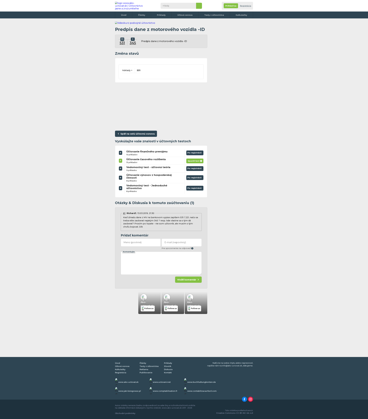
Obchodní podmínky (125, 413)
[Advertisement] (161, 106)
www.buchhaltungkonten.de (201, 382)
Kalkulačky (241, 15)
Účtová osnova (184, 15)
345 (133, 43)
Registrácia (245, 6)
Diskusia (168, 369)
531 (122, 43)
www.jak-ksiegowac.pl (129, 391)
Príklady (161, 15)
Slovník (167, 366)
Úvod (123, 15)
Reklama (144, 369)
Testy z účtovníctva (214, 15)
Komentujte (129, 252)
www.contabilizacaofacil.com (202, 391)
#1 (124, 213)
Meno (132, 242)
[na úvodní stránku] (130, 6)
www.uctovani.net (162, 382)
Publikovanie (146, 373)
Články (141, 15)
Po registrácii (194, 152)
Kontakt (168, 373)
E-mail (175, 242)
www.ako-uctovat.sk (128, 382)
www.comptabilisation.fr (165, 391)
